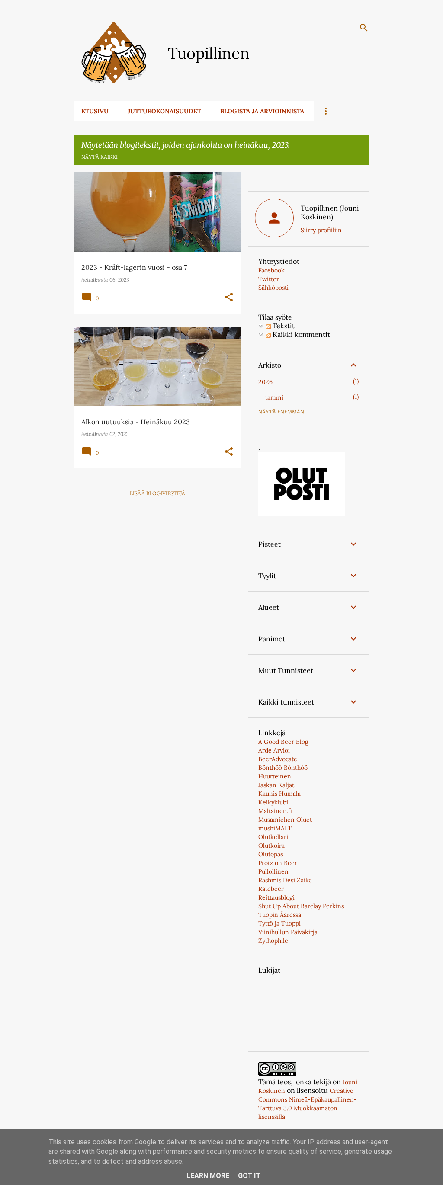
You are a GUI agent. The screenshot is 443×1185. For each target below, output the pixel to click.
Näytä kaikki (99, 157)
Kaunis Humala (279, 793)
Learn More (207, 1176)
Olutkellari (273, 837)
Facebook (271, 270)
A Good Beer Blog (283, 742)
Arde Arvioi (274, 750)
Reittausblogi (276, 897)
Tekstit (283, 325)
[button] (229, 297)
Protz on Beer (277, 863)
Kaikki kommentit (300, 334)
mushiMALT (275, 828)
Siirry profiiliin (321, 230)
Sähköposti (273, 287)
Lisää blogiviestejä (157, 493)
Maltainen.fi (275, 811)
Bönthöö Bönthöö (283, 768)
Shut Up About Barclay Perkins (301, 906)
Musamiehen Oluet (285, 819)
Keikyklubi (273, 802)
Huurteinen (274, 776)
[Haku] (364, 27)
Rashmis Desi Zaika (285, 880)
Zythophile (273, 941)
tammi (274, 397)
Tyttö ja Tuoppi (279, 923)
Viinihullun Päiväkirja (288, 932)
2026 (265, 382)
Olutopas (270, 854)
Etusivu (95, 111)
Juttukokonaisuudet (164, 111)
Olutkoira (271, 845)
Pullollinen (273, 871)
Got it (249, 1176)
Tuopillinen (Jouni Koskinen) (330, 212)
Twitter (268, 279)
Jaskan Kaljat (276, 785)
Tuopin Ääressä (279, 915)
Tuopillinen (209, 53)
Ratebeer (271, 889)
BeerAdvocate (277, 759)
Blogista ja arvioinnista (262, 111)
